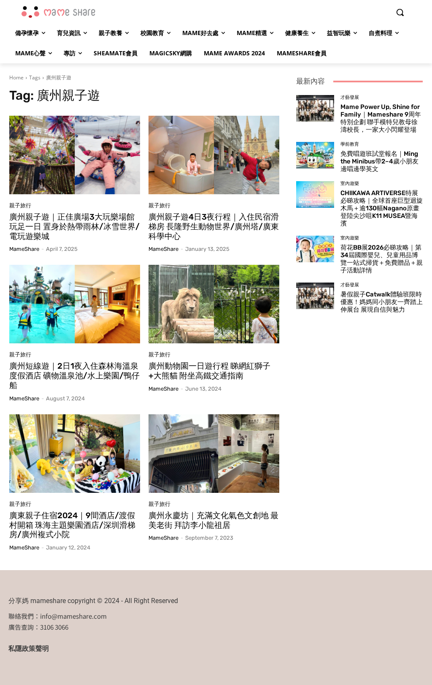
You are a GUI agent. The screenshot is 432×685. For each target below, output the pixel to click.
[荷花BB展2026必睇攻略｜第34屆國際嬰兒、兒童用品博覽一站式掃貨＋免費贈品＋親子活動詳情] (315, 249)
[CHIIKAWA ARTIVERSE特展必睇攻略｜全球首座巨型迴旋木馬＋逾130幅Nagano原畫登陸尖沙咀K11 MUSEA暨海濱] (315, 194)
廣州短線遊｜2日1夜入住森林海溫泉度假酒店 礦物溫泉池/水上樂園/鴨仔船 (74, 375)
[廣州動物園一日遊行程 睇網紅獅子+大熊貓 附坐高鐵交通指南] (213, 304)
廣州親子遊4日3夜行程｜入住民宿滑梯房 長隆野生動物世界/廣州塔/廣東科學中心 (213, 226)
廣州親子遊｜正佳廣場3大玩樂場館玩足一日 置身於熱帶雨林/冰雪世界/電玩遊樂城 (74, 226)
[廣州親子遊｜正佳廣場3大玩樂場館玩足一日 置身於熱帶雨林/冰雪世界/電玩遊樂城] (74, 155)
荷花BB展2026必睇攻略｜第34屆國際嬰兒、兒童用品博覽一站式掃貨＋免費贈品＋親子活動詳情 (381, 259)
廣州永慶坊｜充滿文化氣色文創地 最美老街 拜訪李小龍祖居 (213, 520)
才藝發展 (349, 97)
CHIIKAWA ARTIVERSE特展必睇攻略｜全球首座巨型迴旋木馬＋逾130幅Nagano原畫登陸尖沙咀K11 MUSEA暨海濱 (381, 208)
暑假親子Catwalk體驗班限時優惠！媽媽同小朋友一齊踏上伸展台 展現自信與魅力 (381, 302)
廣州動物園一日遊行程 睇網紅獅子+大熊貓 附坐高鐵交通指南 (209, 371)
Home (16, 77)
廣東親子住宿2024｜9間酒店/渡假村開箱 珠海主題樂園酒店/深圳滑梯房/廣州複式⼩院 (72, 525)
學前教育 (349, 144)
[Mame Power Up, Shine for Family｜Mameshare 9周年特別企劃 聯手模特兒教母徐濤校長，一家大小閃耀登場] (315, 108)
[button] (400, 12)
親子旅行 (20, 205)
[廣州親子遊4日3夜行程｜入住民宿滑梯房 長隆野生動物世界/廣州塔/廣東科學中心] (213, 155)
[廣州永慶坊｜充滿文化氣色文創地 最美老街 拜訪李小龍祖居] (213, 453)
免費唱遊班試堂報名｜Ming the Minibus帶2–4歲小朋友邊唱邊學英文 (379, 161)
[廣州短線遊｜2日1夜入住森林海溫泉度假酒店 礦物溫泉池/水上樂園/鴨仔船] (74, 304)
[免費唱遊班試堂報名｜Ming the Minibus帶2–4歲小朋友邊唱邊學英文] (315, 155)
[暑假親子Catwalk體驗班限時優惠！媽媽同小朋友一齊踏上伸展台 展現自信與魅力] (315, 296)
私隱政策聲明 (28, 648)
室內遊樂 (349, 183)
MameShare (24, 249)
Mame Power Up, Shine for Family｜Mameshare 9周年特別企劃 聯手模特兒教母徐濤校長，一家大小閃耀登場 (380, 118)
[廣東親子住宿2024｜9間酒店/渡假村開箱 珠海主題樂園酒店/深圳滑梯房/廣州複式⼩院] (74, 453)
